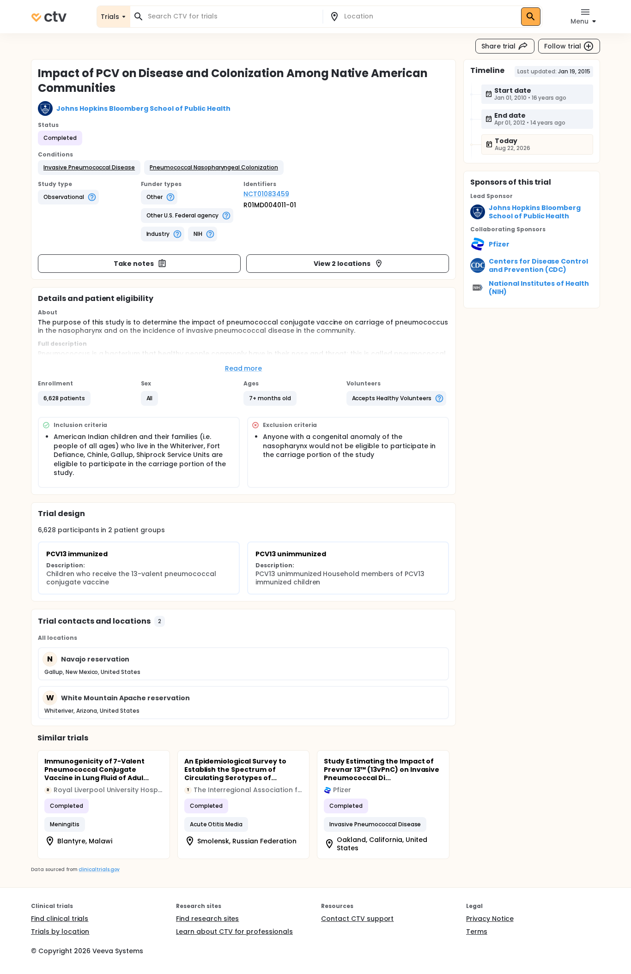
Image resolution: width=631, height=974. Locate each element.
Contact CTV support (357, 918)
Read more (243, 368)
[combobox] (232, 16)
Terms (476, 931)
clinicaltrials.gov (99, 869)
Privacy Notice (490, 918)
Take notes (134, 263)
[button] (89, 167)
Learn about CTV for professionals (234, 931)
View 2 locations (342, 263)
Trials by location (60, 931)
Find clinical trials (59, 918)
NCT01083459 (266, 194)
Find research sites (207, 918)
